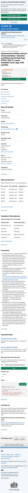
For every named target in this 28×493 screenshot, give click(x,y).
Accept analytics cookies (14, 15)
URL (2, 365)
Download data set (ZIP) (14, 79)
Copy (14, 368)
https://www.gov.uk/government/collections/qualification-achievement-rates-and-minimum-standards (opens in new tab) (14, 278)
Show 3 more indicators (7, 151)
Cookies (3, 454)
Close (25, 39)
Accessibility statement (7, 456)
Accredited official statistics (9, 129)
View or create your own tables (9, 347)
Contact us (4, 103)
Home (2, 43)
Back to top (4, 174)
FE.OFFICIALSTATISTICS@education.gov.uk (13, 422)
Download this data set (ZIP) (9, 338)
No (23, 438)
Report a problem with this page (14, 445)
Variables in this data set (7, 96)
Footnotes (3, 98)
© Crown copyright (14, 489)
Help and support (5, 458)
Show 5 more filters (6, 163)
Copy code (23, 384)
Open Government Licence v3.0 (9, 474)
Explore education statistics (9, 29)
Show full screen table (7, 207)
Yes (17, 438)
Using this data (5, 101)
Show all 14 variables (6, 241)
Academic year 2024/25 (7, 123)
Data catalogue (8, 43)
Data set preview (5, 94)
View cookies (14, 22)
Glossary (17, 456)
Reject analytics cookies (14, 19)
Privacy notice (10, 454)
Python (4, 374)
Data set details (5, 92)
